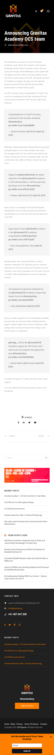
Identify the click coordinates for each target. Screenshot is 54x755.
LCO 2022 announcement (14, 509)
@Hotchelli (31, 228)
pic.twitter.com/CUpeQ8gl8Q (21, 125)
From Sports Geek (17, 535)
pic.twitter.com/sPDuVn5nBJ (21, 189)
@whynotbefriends (26, 174)
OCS (26, 45)
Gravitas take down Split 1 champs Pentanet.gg (23, 515)
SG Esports (22, 727)
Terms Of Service (31, 724)
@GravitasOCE (29, 178)
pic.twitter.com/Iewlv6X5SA (21, 300)
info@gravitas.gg (15, 608)
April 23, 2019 (39, 195)
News (13, 724)
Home (6, 724)
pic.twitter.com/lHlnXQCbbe (21, 357)
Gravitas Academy (16, 45)
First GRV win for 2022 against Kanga (19, 502)
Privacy (20, 724)
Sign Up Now (27, 706)
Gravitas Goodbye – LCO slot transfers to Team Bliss (25, 496)
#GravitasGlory (15, 121)
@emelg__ (13, 342)
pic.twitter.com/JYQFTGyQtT (21, 239)
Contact (43, 724)
